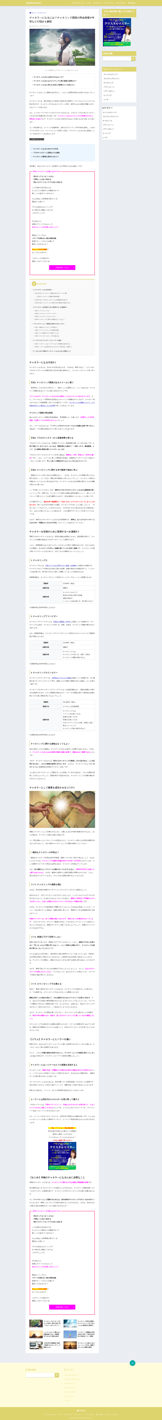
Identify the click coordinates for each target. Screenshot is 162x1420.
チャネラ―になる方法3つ (42, 290)
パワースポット (121, 3)
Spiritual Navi (33, 3)
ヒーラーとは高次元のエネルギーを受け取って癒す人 (53, 347)
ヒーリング (108, 95)
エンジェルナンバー (78, 3)
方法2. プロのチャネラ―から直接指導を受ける (51, 300)
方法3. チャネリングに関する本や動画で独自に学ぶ (52, 303)
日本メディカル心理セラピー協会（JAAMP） (61, 565)
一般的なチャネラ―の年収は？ (46, 327)
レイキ (89, 3)
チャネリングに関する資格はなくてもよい (50, 319)
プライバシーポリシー (112, 1414)
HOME (82, 1411)
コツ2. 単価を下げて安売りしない (47, 333)
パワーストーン (109, 3)
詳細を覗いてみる (62, 267)
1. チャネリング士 (42, 310)
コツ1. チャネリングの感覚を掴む (47, 330)
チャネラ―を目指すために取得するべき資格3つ (50, 307)
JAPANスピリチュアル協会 (61, 678)
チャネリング (97, 3)
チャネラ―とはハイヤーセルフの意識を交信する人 (52, 344)
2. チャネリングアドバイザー (45, 313)
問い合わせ (131, 3)
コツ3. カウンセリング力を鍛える (47, 336)
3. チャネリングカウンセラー (45, 316)
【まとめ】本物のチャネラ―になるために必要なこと (52, 351)
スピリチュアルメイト (112, 78)
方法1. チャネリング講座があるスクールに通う (51, 293)
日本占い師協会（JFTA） (62, 622)
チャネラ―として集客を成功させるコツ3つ (48, 324)
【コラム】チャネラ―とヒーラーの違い (47, 340)
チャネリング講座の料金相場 (48, 296)
